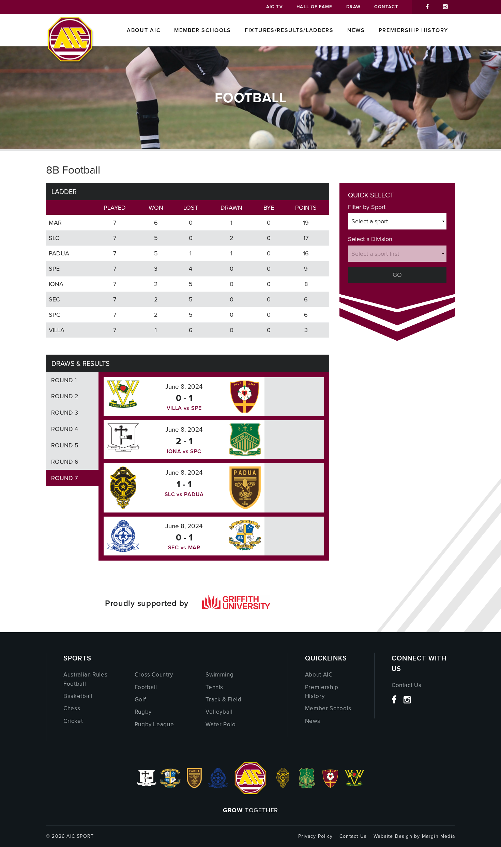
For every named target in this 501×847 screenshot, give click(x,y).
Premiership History (413, 30)
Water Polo (221, 724)
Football (146, 687)
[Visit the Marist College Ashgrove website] (170, 786)
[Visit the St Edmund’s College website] (218, 786)
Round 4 (64, 429)
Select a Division (370, 239)
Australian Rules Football (85, 678)
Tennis (214, 687)
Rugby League (154, 724)
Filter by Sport (366, 207)
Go (397, 274)
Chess (71, 708)
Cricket (73, 721)
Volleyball (219, 712)
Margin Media (438, 836)
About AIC (144, 30)
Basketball (78, 696)
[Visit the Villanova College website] (354, 786)
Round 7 (64, 478)
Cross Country (154, 674)
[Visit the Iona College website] (146, 786)
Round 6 (64, 461)
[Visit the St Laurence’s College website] (283, 786)
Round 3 (64, 412)
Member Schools (202, 30)
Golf (140, 699)
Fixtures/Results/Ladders (289, 30)
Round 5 (64, 445)
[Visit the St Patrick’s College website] (307, 786)
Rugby (143, 712)
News (356, 30)
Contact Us (407, 685)
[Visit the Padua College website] (194, 786)
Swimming (219, 674)
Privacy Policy (315, 836)
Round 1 (64, 380)
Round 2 (64, 396)
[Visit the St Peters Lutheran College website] (330, 786)
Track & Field (223, 699)
